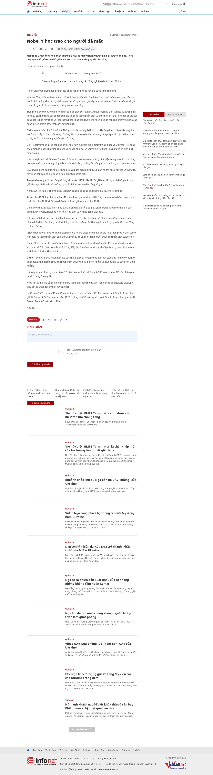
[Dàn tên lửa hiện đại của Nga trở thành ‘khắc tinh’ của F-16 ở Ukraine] (44, 553)
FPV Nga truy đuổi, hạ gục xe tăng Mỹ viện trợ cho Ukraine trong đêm (98, 676)
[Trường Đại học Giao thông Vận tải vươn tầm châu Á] (39, 377)
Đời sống (37, 11)
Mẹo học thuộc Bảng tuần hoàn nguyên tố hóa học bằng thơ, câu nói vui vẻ (163, 155)
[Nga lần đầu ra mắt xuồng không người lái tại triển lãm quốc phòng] (44, 620)
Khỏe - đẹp (104, 11)
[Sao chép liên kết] (46, 49)
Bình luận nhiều (175, 114)
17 (178, 133)
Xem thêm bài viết (82, 729)
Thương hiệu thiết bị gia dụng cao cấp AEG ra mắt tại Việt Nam (67, 393)
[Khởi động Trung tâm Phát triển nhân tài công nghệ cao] (96, 377)
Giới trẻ (90, 11)
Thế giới (66, 11)
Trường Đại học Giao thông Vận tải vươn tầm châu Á (38, 393)
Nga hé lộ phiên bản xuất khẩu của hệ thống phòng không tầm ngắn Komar (97, 582)
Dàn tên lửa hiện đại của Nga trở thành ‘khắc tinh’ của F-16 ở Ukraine (97, 548)
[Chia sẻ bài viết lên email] (40, 49)
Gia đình (78, 11)
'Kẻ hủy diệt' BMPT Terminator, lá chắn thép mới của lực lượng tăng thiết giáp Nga (100, 448)
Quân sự (132, 11)
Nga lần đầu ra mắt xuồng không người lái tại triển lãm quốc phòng (98, 615)
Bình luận (33, 319)
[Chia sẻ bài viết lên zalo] (35, 49)
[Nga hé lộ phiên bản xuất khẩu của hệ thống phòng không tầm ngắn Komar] (44, 586)
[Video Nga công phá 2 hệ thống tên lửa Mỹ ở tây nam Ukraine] (44, 520)
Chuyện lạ (119, 11)
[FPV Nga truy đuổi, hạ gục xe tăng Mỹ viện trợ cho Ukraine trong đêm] (44, 681)
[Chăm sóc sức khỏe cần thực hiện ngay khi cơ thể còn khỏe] (124, 377)
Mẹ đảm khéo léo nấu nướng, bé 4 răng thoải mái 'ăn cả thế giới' (162, 207)
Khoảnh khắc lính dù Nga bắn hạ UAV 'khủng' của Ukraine (100, 482)
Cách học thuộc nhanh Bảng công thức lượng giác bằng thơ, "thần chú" (162, 132)
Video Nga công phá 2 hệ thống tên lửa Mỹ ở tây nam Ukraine (99, 515)
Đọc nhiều (154, 114)
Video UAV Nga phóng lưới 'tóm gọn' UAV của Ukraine (98, 645)
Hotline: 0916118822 (134, 4)
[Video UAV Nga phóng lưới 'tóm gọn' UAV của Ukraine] (44, 650)
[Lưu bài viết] (52, 49)
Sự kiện (145, 11)
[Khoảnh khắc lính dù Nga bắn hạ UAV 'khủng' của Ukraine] (44, 486)
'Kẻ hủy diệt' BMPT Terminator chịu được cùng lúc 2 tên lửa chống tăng (98, 415)
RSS (184, 11)
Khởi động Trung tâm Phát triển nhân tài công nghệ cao (95, 393)
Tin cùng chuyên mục (40, 402)
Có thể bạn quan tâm (40, 364)
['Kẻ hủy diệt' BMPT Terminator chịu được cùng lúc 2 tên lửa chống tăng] (44, 420)
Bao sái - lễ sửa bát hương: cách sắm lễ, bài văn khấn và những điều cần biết (164, 197)
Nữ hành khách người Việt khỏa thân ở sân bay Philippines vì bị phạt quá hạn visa (99, 706)
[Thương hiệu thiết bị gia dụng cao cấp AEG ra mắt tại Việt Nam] (67, 377)
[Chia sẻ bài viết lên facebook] (29, 49)
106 (151, 188)
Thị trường (52, 11)
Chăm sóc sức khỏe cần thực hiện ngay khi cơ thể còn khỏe (123, 393)
